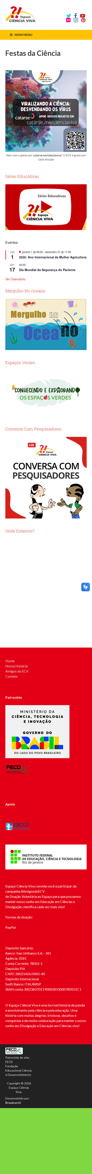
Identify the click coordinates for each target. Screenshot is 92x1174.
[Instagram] (76, 20)
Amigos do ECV (16, 671)
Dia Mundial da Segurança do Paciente (47, 270)
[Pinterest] (83, 20)
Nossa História (16, 666)
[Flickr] (68, 20)
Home (10, 661)
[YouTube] (82, 16)
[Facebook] (75, 16)
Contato (11, 676)
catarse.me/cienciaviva (47, 155)
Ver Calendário (15, 279)
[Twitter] (68, 16)
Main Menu (23, 35)
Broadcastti (13, 1102)
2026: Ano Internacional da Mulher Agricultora (52, 257)
